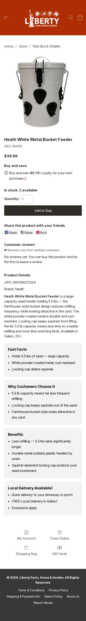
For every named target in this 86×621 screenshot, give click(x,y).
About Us (73, 596)
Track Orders (59, 538)
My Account (26, 538)
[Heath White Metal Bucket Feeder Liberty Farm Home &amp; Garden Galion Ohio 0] (43, 91)
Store (23, 46)
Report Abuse (43, 602)
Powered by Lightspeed (43, 610)
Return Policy (53, 596)
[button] (43, 17)
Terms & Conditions (31, 590)
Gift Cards (59, 554)
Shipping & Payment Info (23, 596)
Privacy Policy (58, 590)
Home (8, 46)
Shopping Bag (26, 554)
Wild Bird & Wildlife (46, 46)
